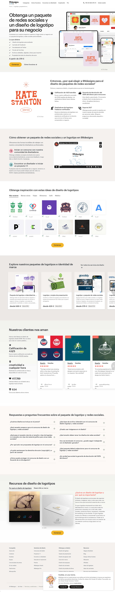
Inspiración (61, 3)
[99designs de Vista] (14, 2)
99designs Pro (37, 568)
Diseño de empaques (64, 562)
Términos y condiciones (30, 586)
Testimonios (12, 568)
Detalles (50, 363)
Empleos (11, 556)
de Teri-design (104, 69)
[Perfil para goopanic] (10, 236)
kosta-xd (80, 236)
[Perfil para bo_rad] (27, 216)
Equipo (11, 559)
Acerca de (11, 550)
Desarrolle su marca (41, 488)
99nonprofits (12, 571)
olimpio (80, 216)
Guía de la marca (63, 559)
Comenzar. (26, 159)
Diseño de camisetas (64, 565)
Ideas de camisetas (89, 568)
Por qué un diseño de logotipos (20, 488)
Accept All (63, 587)
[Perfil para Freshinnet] (10, 216)
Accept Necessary (76, 587)
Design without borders (90, 556)
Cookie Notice (77, 583)
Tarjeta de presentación (65, 553)
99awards (86, 559)
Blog (85, 553)
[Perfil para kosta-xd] (76, 236)
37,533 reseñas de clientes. (64, 97)
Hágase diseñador (88, 550)
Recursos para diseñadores (91, 571)
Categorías (26, 3)
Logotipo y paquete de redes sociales (89, 295)
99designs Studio (38, 565)
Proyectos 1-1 (37, 553)
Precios (36, 562)
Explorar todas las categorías (66, 571)
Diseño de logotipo (64, 550)
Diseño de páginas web (65, 556)
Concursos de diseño (39, 550)
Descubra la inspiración (40, 559)
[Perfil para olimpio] (76, 216)
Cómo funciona (36, 3)
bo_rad (30, 216)
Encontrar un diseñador (49, 3)
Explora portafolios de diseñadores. (24, 172)
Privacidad (41, 586)
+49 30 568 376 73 (90, 3)
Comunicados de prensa (15, 562)
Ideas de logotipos (88, 565)
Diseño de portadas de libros (66, 568)
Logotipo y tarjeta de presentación (55, 295)
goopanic (15, 236)
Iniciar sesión (102, 3)
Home (10, 6)
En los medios (12, 565)
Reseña (42, 363)
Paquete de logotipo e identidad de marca (25, 295)
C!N (52, 587)
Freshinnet (15, 216)
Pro (68, 3)
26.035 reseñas (23, 356)
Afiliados (86, 562)
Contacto (11, 553)
